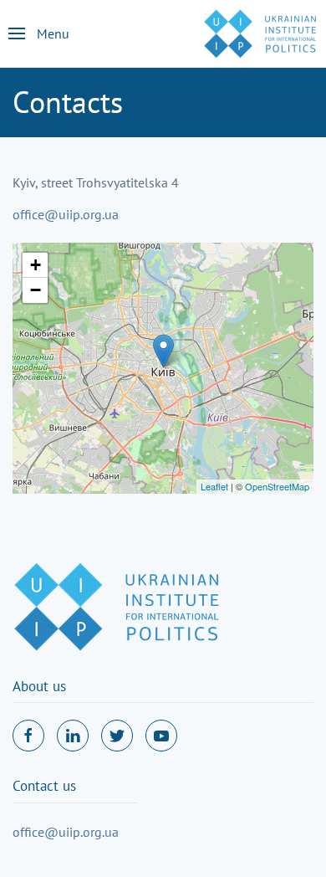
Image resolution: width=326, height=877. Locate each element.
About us (39, 686)
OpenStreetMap (277, 486)
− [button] (35, 290)
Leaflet (214, 486)
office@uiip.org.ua (66, 214)
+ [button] (35, 264)
